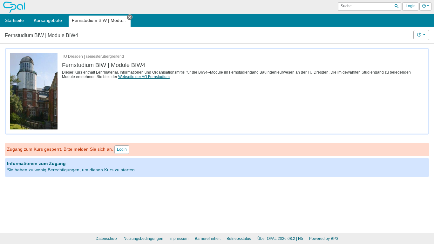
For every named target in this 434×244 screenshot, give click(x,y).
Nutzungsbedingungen (143, 238)
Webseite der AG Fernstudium (144, 77)
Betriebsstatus (239, 238)
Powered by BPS (323, 238)
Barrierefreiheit (207, 238)
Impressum (178, 238)
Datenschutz (106, 238)
